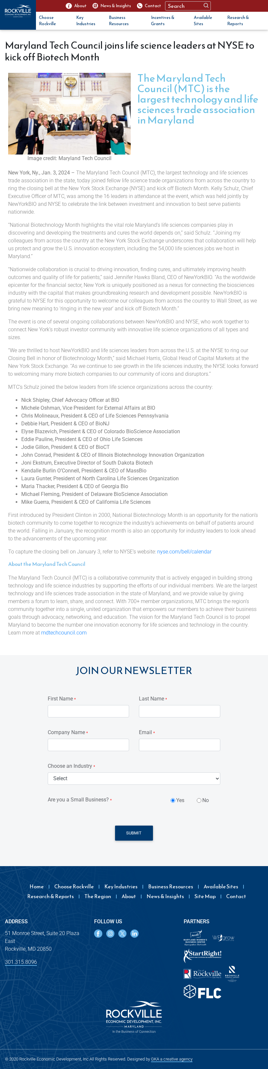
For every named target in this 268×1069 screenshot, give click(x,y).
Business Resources (119, 20)
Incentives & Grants (163, 20)
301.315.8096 (21, 962)
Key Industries (85, 20)
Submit (134, 833)
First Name (62, 699)
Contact (236, 896)
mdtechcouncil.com (63, 633)
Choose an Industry (71, 766)
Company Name (68, 732)
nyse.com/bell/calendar (184, 552)
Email (147, 732)
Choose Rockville (47, 20)
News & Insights (165, 896)
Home (36, 886)
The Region (97, 896)
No (205, 800)
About (129, 896)
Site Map (205, 896)
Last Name (153, 699)
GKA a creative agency (172, 1059)
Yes (180, 800)
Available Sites (203, 20)
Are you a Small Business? (80, 800)
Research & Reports (238, 20)
